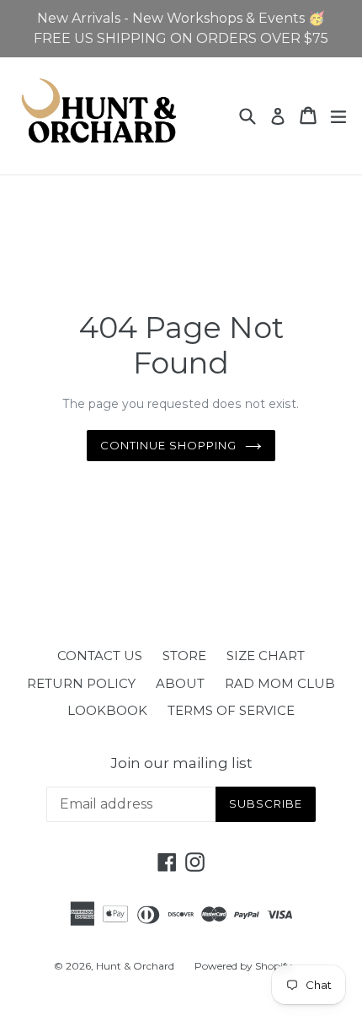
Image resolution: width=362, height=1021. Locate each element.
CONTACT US (99, 656)
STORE (184, 656)
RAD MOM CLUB (280, 683)
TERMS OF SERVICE (231, 710)
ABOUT (180, 683)
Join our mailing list (181, 763)
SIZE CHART (265, 656)
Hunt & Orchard (135, 965)
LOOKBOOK (107, 710)
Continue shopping (168, 445)
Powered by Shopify (243, 965)
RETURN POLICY (81, 683)
